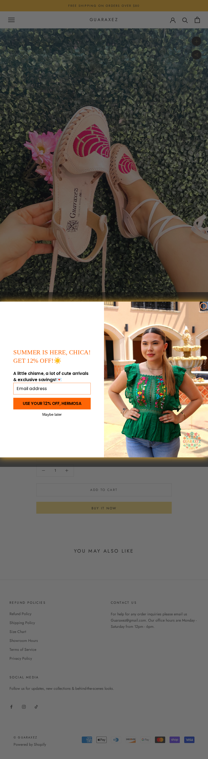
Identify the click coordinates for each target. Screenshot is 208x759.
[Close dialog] (203, 306)
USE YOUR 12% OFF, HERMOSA (52, 404)
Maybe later (52, 414)
